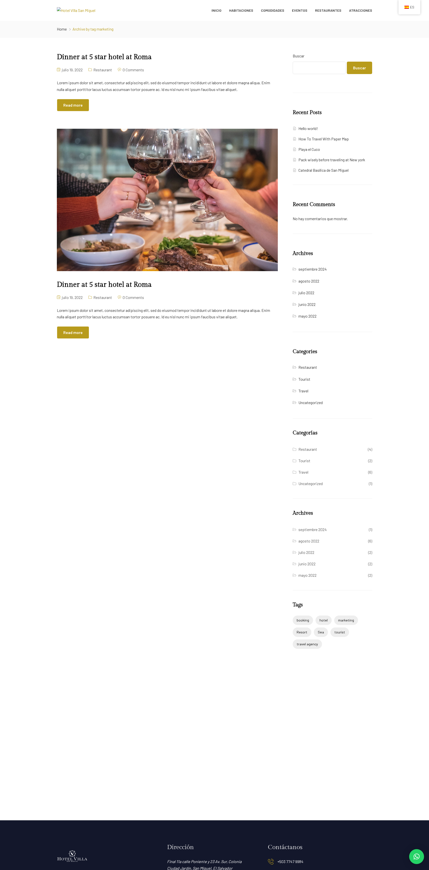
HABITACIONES (241, 10)
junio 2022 (307, 304)
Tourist (304, 379)
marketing (346, 620)
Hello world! (308, 128)
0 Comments (133, 69)
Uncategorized (310, 402)
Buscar (298, 55)
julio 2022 (306, 292)
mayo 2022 (307, 316)
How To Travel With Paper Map (323, 138)
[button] (416, 856)
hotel (324, 620)
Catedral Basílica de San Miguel (323, 170)
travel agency (307, 644)
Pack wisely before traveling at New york (331, 159)
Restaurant (102, 69)
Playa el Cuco (309, 149)
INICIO (216, 10)
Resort (302, 632)
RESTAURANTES (328, 10)
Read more (73, 105)
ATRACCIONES (360, 10)
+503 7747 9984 (290, 861)
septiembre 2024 (312, 269)
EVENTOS (299, 10)
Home (62, 29)
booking (303, 620)
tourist (339, 632)
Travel (303, 390)
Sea (321, 632)
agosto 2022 (308, 281)
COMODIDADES (272, 10)
